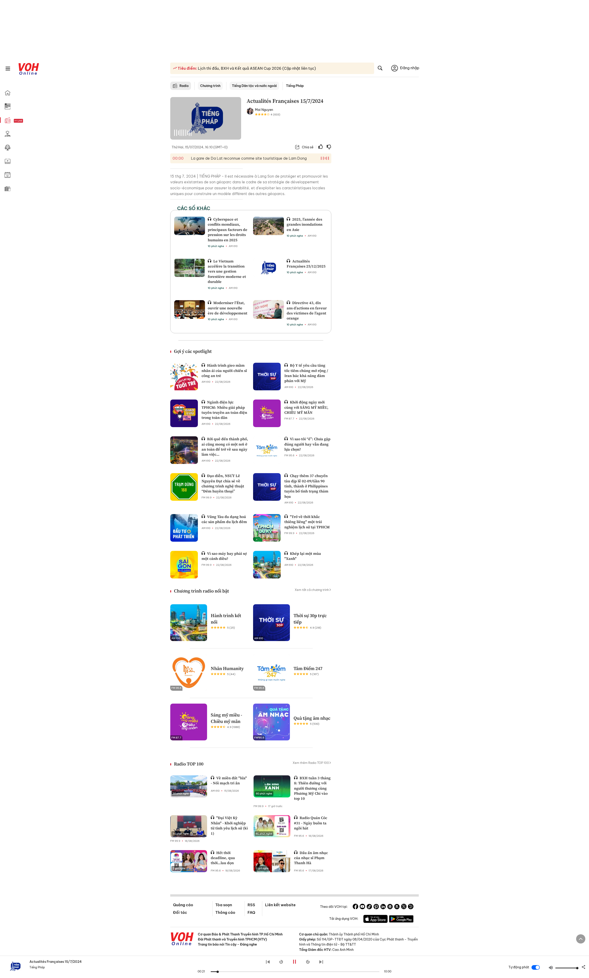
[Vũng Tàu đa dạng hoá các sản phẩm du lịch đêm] (184, 528)
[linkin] (383, 907)
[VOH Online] (182, 939)
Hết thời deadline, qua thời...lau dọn (223, 858)
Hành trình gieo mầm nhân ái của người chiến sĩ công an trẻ (224, 370)
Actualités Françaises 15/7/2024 (55, 962)
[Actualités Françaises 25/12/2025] (268, 268)
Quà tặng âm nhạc (312, 718)
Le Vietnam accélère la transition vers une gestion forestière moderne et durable (227, 271)
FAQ (251, 912)
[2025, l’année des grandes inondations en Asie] (268, 226)
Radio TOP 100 (188, 764)
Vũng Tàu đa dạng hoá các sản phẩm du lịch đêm (224, 519)
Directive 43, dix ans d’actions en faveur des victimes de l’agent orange (307, 310)
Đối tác (180, 912)
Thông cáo (225, 912)
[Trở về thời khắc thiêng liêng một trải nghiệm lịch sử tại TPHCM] (267, 528)
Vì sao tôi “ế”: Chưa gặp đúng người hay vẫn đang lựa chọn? (307, 444)
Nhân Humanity (227, 668)
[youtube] (362, 907)
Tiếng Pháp (295, 86)
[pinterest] (376, 907)
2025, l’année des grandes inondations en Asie (304, 224)
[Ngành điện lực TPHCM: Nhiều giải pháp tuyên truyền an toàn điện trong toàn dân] (184, 413)
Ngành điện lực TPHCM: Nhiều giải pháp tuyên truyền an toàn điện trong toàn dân (224, 410)
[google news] (390, 907)
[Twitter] (404, 907)
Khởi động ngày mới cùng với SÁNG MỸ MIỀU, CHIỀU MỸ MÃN (306, 407)
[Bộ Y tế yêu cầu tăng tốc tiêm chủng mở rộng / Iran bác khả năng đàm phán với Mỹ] (267, 376)
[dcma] (397, 907)
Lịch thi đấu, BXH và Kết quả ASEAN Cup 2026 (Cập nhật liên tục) (256, 68)
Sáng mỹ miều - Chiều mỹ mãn (226, 718)
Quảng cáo (183, 905)
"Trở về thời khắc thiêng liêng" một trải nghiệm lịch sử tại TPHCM (307, 521)
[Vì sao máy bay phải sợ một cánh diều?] (184, 564)
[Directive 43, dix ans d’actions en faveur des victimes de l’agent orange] (268, 309)
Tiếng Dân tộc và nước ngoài (254, 86)
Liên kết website (280, 905)
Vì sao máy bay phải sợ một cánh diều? (224, 556)
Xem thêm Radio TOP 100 (311, 763)
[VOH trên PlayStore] (401, 919)
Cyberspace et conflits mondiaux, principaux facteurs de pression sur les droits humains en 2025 (227, 229)
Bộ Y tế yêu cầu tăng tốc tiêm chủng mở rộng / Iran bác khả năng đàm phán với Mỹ (306, 373)
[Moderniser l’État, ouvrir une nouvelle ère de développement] (189, 309)
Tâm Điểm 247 (308, 668)
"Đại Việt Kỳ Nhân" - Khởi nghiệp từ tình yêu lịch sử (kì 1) (229, 825)
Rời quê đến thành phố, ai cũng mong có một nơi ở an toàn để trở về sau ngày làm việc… (225, 446)
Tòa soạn (223, 905)
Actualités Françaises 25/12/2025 (306, 264)
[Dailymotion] (410, 907)
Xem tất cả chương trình (312, 590)
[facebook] (355, 907)
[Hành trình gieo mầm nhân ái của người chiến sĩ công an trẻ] (184, 376)
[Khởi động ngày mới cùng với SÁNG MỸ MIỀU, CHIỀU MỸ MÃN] (267, 413)
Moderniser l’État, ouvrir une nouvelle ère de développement (227, 308)
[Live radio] (26, 121)
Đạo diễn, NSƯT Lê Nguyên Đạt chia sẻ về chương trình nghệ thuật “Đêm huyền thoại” (223, 483)
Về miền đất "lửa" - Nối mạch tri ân (229, 780)
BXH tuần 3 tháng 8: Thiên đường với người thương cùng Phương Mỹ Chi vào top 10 (312, 788)
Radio (184, 86)
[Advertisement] (377, 167)
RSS (251, 905)
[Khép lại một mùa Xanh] (267, 564)
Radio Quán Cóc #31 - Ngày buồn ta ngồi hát (310, 823)
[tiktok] (369, 907)
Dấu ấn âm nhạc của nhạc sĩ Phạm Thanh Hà (311, 858)
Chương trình (210, 86)
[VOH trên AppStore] (375, 919)
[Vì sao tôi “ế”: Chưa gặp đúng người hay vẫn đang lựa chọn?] (267, 450)
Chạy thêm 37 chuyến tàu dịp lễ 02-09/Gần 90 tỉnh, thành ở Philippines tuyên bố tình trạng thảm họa (306, 486)
